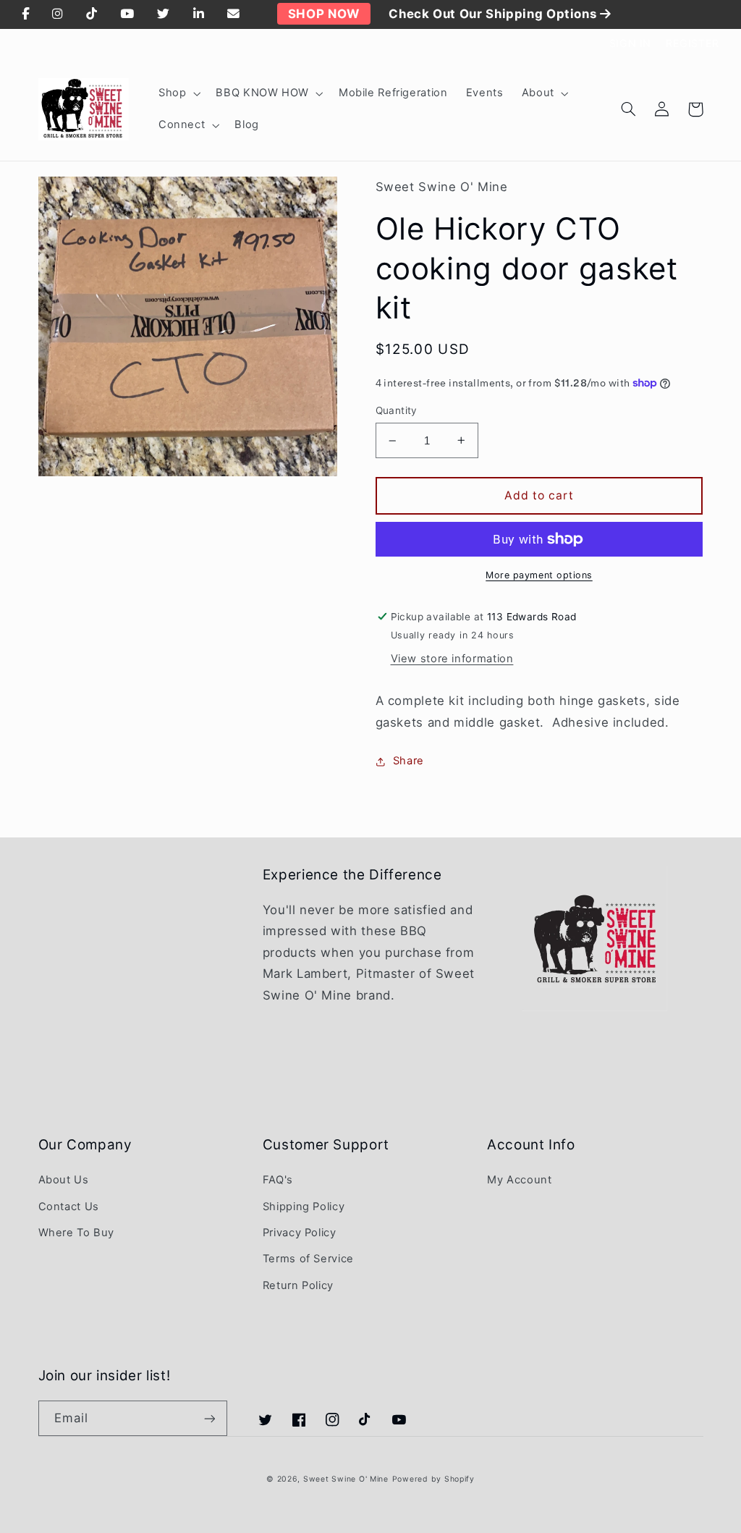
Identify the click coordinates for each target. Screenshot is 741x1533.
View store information (452, 658)
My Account (519, 1179)
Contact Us (68, 1206)
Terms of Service (308, 1258)
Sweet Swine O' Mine (346, 1479)
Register (692, 43)
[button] (177, 93)
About (538, 92)
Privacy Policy (299, 1232)
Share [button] (408, 760)
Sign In (630, 43)
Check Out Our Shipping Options (494, 14)
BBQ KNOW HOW (262, 92)
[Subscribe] (209, 1418)
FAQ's (278, 1179)
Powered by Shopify (433, 1479)
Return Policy (298, 1285)
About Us (63, 1179)
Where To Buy (76, 1232)
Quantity (397, 410)
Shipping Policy (303, 1206)
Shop (172, 92)
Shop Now (324, 14)
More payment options (539, 575)
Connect (181, 124)
